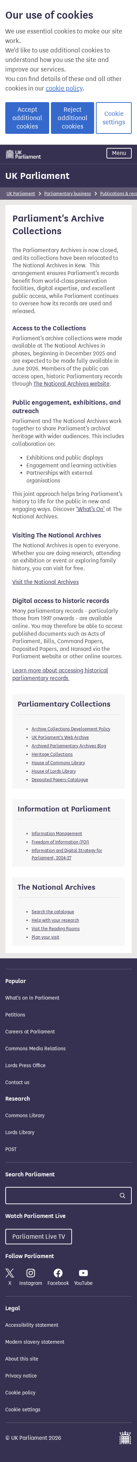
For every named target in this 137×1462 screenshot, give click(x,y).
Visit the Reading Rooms (56, 928)
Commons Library (25, 1116)
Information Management (57, 833)
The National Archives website (71, 383)
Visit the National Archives (45, 582)
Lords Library (19, 1133)
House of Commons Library (58, 762)
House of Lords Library (54, 771)
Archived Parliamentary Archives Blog (69, 745)
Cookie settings (114, 118)
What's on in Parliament (32, 998)
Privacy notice (21, 1376)
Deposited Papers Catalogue (60, 779)
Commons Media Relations (35, 1049)
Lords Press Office (25, 1066)
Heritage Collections (52, 754)
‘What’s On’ (90, 509)
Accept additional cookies (27, 118)
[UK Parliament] (23, 154)
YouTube (83, 1283)
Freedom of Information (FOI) (60, 842)
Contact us (17, 1082)
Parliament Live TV (38, 1236)
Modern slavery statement (34, 1342)
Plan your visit (45, 937)
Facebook (58, 1283)
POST (11, 1149)
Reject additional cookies (72, 118)
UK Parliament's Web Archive (60, 737)
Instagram (30, 1283)
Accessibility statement (31, 1325)
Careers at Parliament (30, 1032)
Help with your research (55, 920)
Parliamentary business (67, 193)
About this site (21, 1359)
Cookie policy (20, 1393)
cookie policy (64, 88)
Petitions (15, 1015)
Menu (119, 153)
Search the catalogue (53, 911)
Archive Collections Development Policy (71, 729)
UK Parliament (37, 176)
